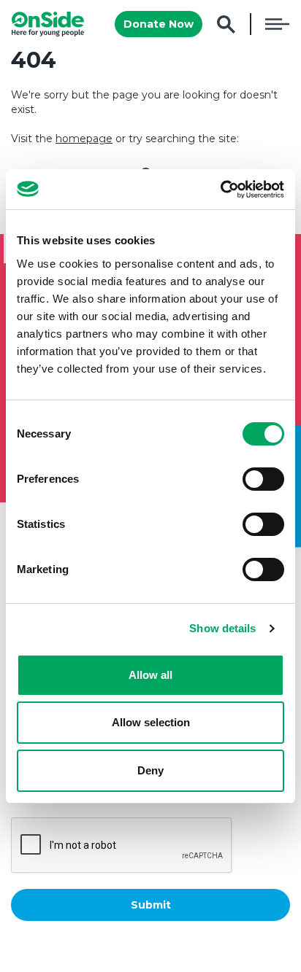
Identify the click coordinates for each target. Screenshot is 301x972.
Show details (222, 628)
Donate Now (158, 24)
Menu (277, 24)
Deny (150, 770)
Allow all (150, 675)
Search (226, 24)
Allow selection (151, 722)
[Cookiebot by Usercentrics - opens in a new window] (220, 189)
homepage (84, 138)
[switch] (263, 479)
